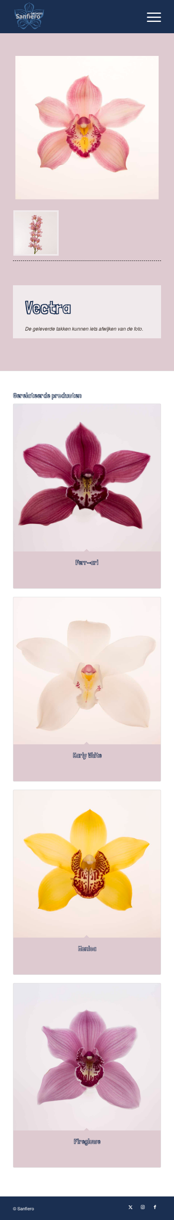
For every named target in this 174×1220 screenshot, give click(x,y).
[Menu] (150, 16)
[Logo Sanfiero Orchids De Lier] (72, 16)
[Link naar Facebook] (155, 1207)
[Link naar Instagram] (143, 1207)
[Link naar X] (131, 1207)
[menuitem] (150, 16)
